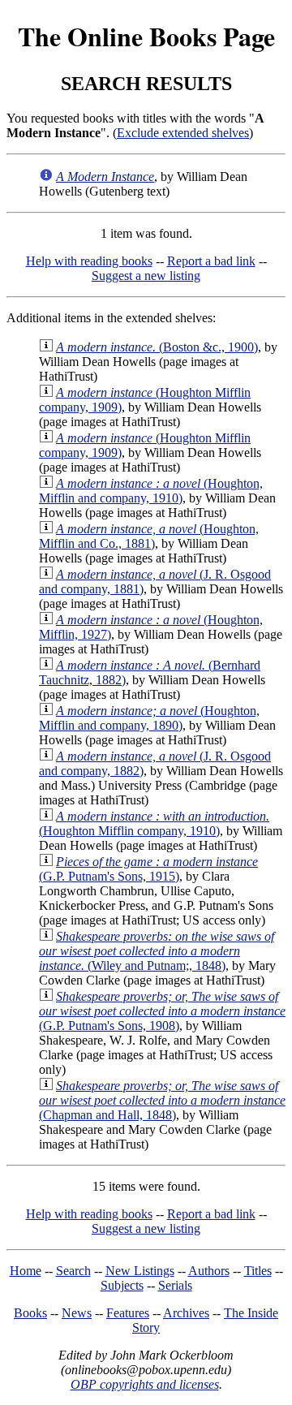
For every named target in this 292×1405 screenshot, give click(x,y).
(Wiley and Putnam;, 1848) (156, 950)
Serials (175, 1285)
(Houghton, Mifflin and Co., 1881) (149, 536)
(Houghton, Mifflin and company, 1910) (151, 490)
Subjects (122, 1285)
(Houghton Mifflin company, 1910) (154, 823)
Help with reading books (89, 261)
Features (127, 1313)
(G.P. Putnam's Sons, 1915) (148, 869)
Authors (209, 1271)
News (77, 1313)
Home (25, 1271)
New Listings (139, 1271)
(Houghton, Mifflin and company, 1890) (149, 718)
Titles (258, 1271)
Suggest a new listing (146, 275)
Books (30, 1313)
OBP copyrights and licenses (145, 1384)
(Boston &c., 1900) (157, 347)
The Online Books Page (146, 36)
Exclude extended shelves (183, 133)
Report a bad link (211, 261)
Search (73, 1271)
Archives (186, 1313)
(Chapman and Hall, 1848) (162, 1100)
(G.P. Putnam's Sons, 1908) (162, 1010)
